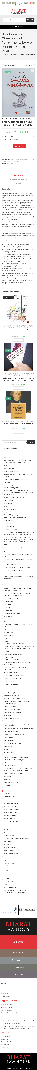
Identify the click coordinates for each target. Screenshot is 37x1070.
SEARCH (7, 870)
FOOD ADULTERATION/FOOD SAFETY (14, 654)
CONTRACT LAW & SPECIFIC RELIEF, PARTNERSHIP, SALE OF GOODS (18, 561)
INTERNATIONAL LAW (10, 706)
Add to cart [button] (18, 388)
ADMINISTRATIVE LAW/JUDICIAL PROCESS (16, 455)
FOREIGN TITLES (8, 657)
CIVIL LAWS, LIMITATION (10, 521)
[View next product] (34, 65)
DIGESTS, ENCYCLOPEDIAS (11, 599)
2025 (5, 452)
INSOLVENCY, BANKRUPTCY (12, 696)
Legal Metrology (9, 740)
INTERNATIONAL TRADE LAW (12, 709)
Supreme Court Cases (11, 853)
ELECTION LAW (8, 610)
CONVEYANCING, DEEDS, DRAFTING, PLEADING (17, 567)
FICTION (6, 651)
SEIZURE (7, 873)
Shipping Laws (8, 833)
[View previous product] (3, 65)
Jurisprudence (8, 721)
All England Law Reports (11, 471)
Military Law (7, 763)
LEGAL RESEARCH (10, 796)
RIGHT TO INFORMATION (11, 827)
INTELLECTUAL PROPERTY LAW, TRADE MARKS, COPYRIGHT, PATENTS (17, 702)
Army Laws (7, 482)
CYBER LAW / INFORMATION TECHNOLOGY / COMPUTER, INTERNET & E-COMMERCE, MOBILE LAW (19, 585)
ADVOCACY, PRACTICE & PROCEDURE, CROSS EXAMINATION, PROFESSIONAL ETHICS (18, 326)
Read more (18, 340)
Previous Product (10, 65)
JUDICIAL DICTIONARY (10, 715)
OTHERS (17, 161)
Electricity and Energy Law (12, 613)
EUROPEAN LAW (8, 632)
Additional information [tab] (18, 179)
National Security (9, 779)
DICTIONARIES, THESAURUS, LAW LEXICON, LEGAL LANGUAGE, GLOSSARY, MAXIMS (18, 590)
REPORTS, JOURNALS (10, 818)
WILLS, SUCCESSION (10, 887)
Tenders (6, 876)
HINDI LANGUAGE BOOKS (11, 684)
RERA (5, 824)
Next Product (28, 65)
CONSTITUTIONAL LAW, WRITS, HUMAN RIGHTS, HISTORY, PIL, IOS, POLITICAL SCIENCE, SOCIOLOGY (18, 548)
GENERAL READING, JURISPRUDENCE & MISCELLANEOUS (21, 327)
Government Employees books (13, 675)
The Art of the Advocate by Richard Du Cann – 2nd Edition (18, 331)
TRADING (6, 879)
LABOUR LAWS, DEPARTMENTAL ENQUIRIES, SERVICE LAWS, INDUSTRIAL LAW (19, 725)
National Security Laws (11, 782)
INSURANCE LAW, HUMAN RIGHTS (13, 699)
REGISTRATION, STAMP (10, 813)
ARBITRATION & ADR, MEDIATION (13, 479)
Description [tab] (18, 175)
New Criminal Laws (10, 500)
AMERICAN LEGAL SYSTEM (12, 660)
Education (7, 607)
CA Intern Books (9, 863)
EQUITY (6, 630)
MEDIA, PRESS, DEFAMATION (12, 755)
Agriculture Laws (9, 468)
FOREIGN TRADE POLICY (11, 868)
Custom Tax (7, 581)
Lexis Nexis (10, 164)
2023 (6, 641)
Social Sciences (9, 836)
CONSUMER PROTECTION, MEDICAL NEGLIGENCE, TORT (18, 556)
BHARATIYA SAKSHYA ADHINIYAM (14, 643)
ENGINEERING (8, 616)
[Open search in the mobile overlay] (18, 20)
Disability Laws (8, 601)
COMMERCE (7, 524)
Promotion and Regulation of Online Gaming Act (19, 799)
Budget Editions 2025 (10, 512)
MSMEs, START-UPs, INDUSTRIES (13, 773)
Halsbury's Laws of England (12, 678)
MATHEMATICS (8, 752)
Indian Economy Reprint (11, 693)
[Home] (2, 54)
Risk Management (9, 830)
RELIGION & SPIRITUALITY (11, 815)
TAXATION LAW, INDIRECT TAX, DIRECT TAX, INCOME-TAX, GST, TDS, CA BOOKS (19, 857)
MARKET (6, 749)
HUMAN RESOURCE (9, 687)
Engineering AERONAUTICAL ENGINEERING (16, 619)
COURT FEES (7, 573)
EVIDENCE (7, 638)
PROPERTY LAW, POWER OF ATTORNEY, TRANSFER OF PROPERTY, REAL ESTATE (19, 803)
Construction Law (9, 552)
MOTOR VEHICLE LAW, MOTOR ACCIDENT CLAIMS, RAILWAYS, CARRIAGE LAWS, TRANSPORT (18, 769)
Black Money (8, 503)
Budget (6, 506)
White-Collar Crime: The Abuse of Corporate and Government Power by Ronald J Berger (18, 379)
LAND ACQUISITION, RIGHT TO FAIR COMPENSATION (19, 729)
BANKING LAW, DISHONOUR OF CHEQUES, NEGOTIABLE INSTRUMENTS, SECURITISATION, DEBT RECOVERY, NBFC (18, 493)
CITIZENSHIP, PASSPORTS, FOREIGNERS (15, 518)
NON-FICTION (8, 788)
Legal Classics (8, 737)
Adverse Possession (10, 458)
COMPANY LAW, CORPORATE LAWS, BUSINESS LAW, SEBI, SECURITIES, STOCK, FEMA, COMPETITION (19, 533)
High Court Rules (9, 681)
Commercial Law (9, 526)
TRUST (6, 884)
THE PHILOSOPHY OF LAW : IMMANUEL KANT (18, 424)
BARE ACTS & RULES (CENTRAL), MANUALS (16, 498)
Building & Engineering (11, 515)
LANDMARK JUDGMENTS (11, 732)
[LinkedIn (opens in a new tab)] (20, 5)
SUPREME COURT (9, 850)
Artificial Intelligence (10, 485)
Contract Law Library (10, 564)
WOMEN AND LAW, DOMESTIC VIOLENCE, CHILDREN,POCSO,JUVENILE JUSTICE (16, 891)
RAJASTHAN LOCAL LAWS (11, 810)
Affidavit (6, 466)
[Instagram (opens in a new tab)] (18, 5)
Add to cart (19, 146)
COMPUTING (7, 544)
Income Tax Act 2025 (10, 690)
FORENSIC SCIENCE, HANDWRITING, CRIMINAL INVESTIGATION (17, 664)
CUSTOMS (8, 866)
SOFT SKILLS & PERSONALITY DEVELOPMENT (16, 838)
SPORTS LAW (8, 844)
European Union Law (10, 635)
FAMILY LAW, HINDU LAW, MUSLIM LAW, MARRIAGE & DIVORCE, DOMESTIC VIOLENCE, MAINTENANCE (19, 647)
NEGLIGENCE (7, 785)
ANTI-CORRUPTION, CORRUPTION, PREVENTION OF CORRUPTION (19, 475)
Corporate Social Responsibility (13, 570)
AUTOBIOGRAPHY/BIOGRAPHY (13, 488)
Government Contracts (11, 672)
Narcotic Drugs (8, 776)
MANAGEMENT (8, 746)
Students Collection (10, 847)
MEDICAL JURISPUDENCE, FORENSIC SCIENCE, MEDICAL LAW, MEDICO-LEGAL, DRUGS (17, 759)
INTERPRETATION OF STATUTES (13, 712)
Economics (7, 604)
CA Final (7, 861)
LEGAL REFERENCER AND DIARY (13, 743)
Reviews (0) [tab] (18, 183)
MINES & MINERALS (9, 766)
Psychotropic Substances (12, 807)
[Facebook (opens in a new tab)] (15, 5)
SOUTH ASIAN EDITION (11, 821)
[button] (32, 70)
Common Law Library (10, 529)
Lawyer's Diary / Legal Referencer (14, 735)
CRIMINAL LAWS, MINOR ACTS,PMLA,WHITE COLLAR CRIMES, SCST (18, 577)
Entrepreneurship (9, 622)
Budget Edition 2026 (10, 509)
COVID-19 (8, 794)
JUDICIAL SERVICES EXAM (11, 718)
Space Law (7, 841)
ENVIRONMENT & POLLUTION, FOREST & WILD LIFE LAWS (18, 626)
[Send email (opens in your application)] (22, 5)
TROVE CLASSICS (9, 882)
